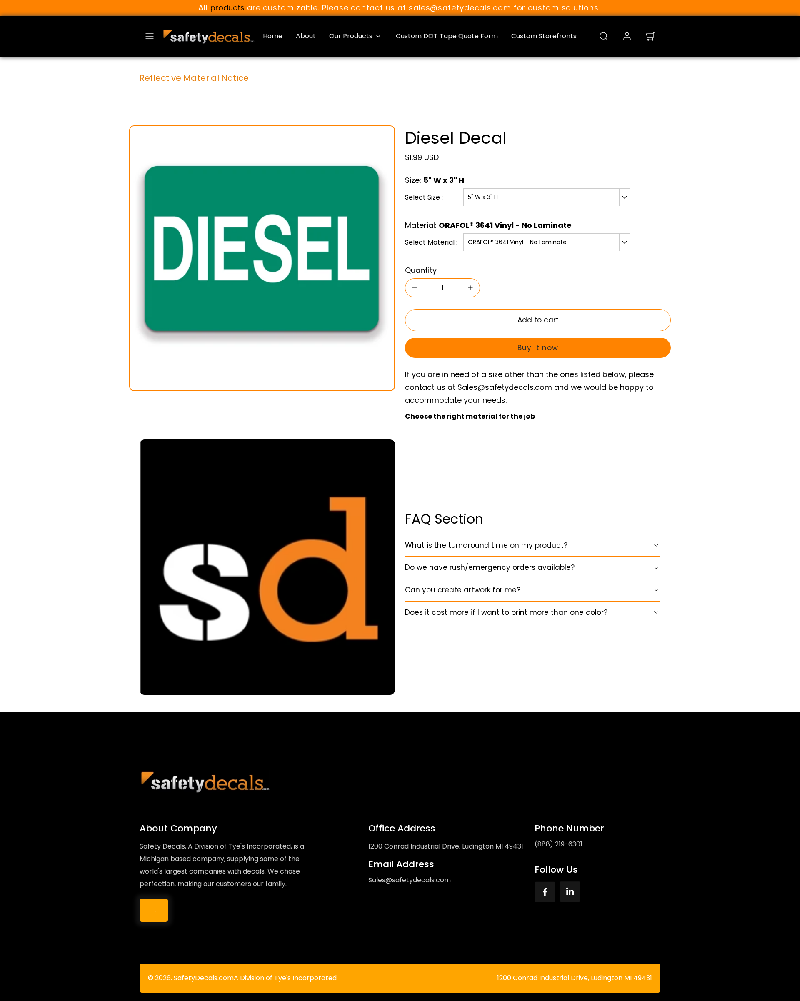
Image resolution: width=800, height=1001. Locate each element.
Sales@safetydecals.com (409, 880)
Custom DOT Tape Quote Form (447, 36)
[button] (150, 36)
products (227, 7)
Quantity (421, 270)
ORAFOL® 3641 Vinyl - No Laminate (517, 242)
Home (272, 36)
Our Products (350, 36)
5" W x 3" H (483, 197)
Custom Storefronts (544, 36)
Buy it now (538, 348)
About (306, 36)
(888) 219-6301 (558, 844)
